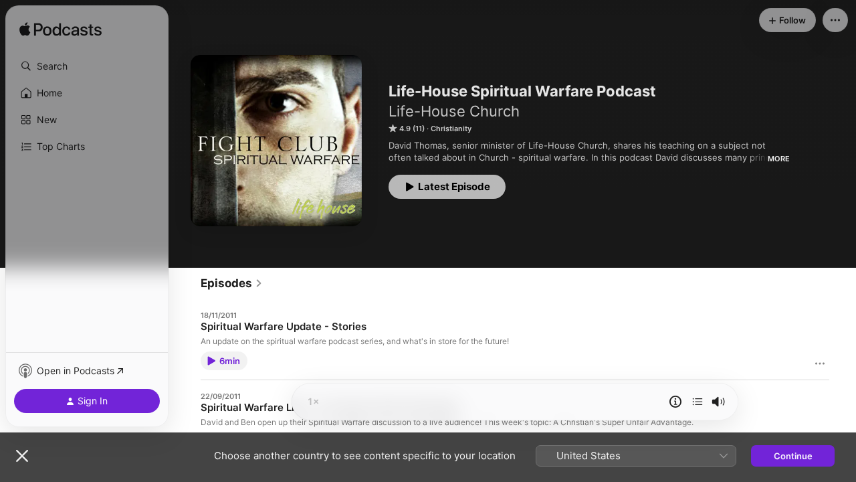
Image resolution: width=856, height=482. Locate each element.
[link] (232, 283)
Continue (793, 456)
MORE (779, 158)
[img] (60, 30)
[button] (87, 66)
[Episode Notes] (675, 401)
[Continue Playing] (697, 401)
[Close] (22, 456)
